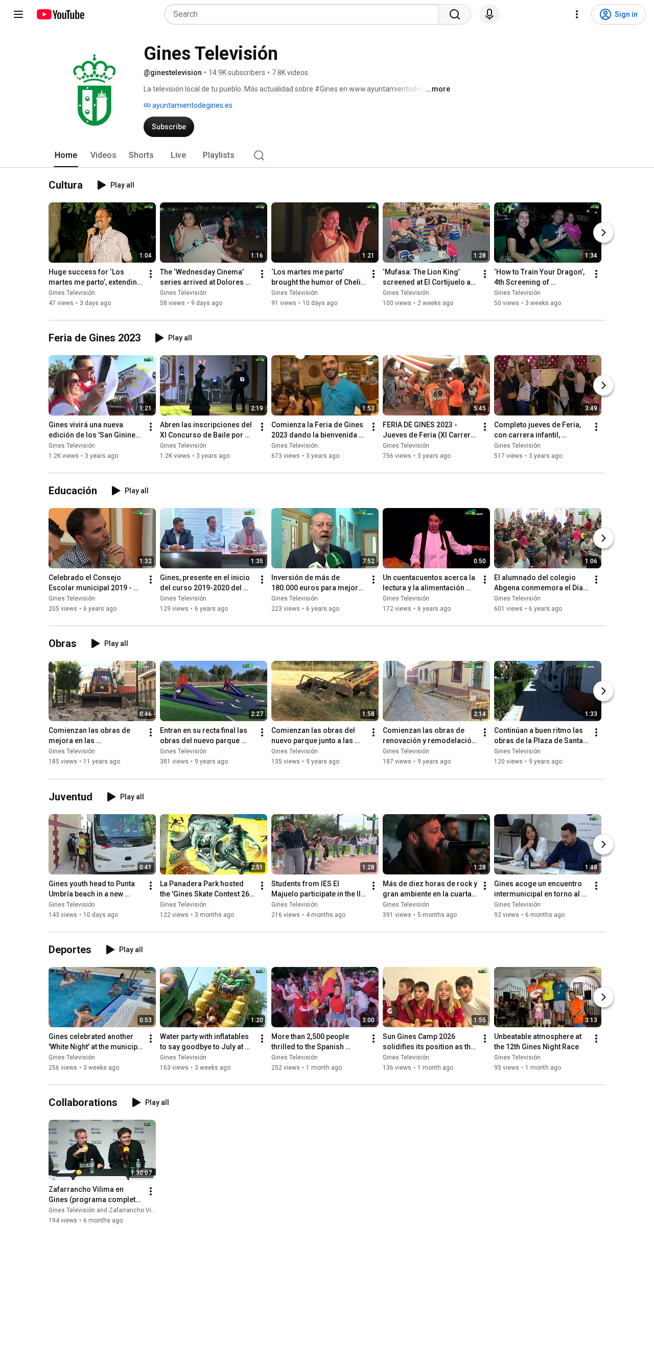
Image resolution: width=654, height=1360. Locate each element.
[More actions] (151, 274)
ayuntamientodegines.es (191, 105)
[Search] (454, 14)
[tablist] (327, 155)
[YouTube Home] (60, 14)
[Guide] (18, 14)
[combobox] (304, 14)
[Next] (603, 232)
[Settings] (577, 14)
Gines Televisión (72, 292)
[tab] (66, 155)
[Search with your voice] (489, 14)
